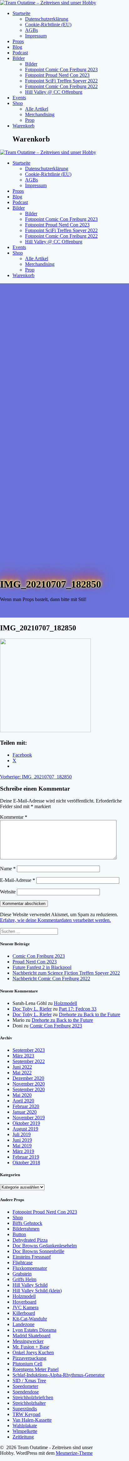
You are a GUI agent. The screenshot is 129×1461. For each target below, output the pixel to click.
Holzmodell (65, 1003)
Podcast (20, 52)
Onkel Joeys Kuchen (33, 1352)
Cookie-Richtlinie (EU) (48, 24)
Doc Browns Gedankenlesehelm (45, 1245)
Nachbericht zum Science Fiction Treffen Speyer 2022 (66, 973)
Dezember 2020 (28, 1078)
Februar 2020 (26, 1106)
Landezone (23, 1324)
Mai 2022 (22, 1072)
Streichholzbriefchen (33, 1397)
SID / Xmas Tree (29, 1380)
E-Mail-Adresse (17, 880)
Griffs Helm (24, 1279)
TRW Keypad (26, 1414)
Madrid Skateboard (31, 1335)
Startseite (21, 13)
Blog (17, 47)
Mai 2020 (22, 1095)
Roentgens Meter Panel (36, 1369)
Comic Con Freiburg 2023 (39, 956)
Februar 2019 (26, 1157)
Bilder (19, 58)
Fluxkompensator (30, 1268)
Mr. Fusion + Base (31, 1346)
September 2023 (29, 1050)
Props (18, 41)
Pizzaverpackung (29, 1358)
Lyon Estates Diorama (34, 1330)
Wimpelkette (25, 1431)
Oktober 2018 (26, 1162)
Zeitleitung (23, 1436)
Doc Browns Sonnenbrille (38, 1251)
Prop (29, 120)
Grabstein (22, 1273)
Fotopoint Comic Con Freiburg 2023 (61, 69)
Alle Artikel (36, 109)
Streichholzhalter (29, 1403)
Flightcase (23, 1262)
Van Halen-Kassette (32, 1420)
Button (19, 1234)
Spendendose (26, 1391)
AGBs (31, 30)
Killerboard (24, 1313)
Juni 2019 (22, 1140)
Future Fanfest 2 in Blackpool (42, 967)
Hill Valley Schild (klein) (37, 1290)
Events (19, 97)
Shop (18, 103)
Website (8, 891)
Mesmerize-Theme (74, 1453)
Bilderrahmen (26, 1228)
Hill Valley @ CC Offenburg (53, 92)
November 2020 (29, 1083)
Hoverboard (24, 1301)
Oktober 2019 (26, 1123)
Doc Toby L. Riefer (32, 1008)
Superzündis (25, 1408)
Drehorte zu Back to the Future (89, 1014)
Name (8, 868)
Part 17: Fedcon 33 (77, 1008)
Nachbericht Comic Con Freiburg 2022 (51, 978)
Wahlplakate (25, 1425)
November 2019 (29, 1117)
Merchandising (39, 114)
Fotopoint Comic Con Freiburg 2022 (61, 86)
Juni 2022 (22, 1067)
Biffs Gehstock (27, 1223)
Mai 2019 (22, 1145)
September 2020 (29, 1089)
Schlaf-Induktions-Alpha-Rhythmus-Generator (59, 1375)
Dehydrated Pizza (30, 1240)
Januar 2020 (25, 1112)
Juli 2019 (22, 1134)
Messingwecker (28, 1341)
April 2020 (23, 1100)
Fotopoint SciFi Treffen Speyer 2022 (61, 80)
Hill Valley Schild (30, 1285)
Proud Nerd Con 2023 (35, 961)
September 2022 (29, 1061)
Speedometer (25, 1386)
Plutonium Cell (27, 1363)
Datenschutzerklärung (46, 19)
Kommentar (13, 817)
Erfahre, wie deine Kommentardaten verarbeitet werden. (55, 920)
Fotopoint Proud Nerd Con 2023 (57, 75)
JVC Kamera (26, 1307)
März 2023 (23, 1055)
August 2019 (25, 1128)
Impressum (36, 35)
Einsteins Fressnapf (32, 1257)
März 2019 (23, 1151)
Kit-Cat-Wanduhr (30, 1318)
